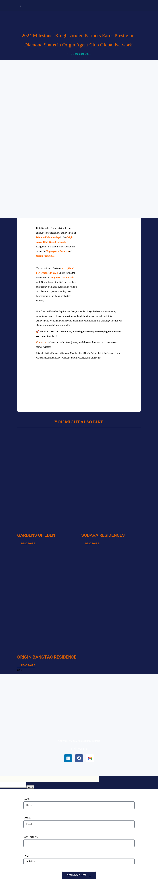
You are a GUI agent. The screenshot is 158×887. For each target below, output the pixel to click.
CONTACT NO (30, 836)
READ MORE (28, 543)
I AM (26, 855)
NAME (26, 799)
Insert (30, 787)
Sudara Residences (103, 535)
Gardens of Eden (36, 535)
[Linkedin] (68, 758)
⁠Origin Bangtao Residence (47, 657)
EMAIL (27, 818)
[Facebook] (79, 758)
